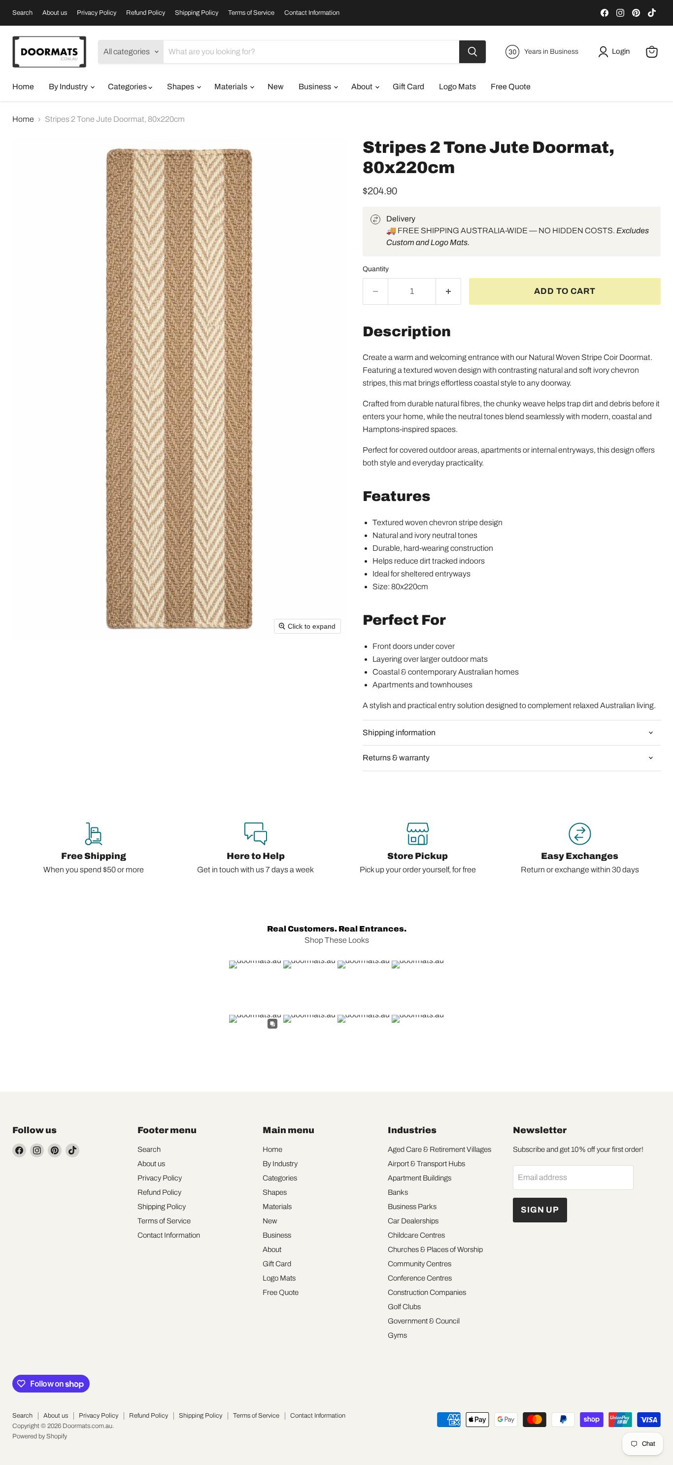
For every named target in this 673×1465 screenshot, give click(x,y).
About (362, 86)
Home (23, 86)
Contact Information (311, 12)
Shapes (181, 86)
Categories (128, 86)
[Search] (472, 51)
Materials (231, 86)
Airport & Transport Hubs (426, 1164)
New (276, 86)
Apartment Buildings (419, 1178)
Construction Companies (427, 1292)
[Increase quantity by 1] (448, 291)
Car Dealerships (413, 1221)
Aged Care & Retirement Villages (439, 1149)
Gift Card (408, 86)
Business (316, 86)
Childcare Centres (416, 1235)
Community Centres (419, 1264)
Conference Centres (420, 1278)
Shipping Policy (196, 12)
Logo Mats (457, 86)
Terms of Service (251, 12)
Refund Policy (145, 12)
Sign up (540, 1210)
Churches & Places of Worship (435, 1249)
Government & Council (424, 1321)
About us (54, 12)
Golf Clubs (404, 1307)
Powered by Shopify (39, 1436)
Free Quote (511, 86)
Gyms (397, 1335)
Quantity (376, 269)
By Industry (69, 86)
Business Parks (412, 1207)
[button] (616, 52)
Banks (398, 1192)
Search (22, 12)
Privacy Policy (96, 12)
